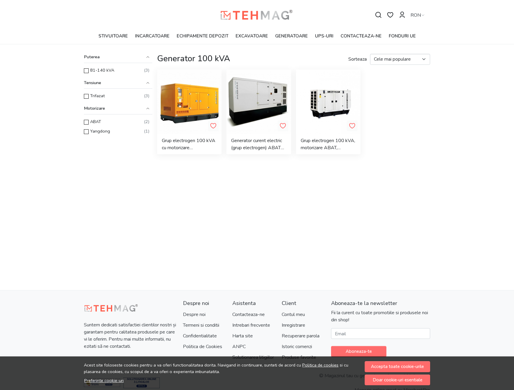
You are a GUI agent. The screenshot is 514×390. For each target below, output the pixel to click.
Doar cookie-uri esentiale (397, 380)
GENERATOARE (291, 36)
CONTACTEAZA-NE (361, 36)
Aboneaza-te (359, 351)
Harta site (242, 336)
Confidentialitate (200, 336)
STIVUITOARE (113, 36)
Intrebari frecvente (251, 325)
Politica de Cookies (202, 346)
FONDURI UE (402, 36)
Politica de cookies (320, 365)
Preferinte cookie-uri (104, 380)
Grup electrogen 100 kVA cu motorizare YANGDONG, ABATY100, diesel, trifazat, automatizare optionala (189, 144)
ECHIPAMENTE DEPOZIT (202, 36)
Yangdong (100, 131)
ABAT (95, 122)
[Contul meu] (402, 15)
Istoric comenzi (297, 346)
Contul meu (293, 314)
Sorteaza (357, 59)
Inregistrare (293, 325)
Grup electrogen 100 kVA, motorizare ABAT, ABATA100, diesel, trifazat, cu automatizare (328, 144)
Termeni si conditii (201, 325)
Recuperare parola (300, 336)
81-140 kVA (102, 70)
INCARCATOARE (152, 36)
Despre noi (194, 314)
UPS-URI (324, 36)
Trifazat (97, 96)
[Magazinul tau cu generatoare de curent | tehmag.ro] (257, 15)
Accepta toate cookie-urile (397, 366)
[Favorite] (390, 15)
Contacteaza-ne (248, 314)
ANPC (239, 346)
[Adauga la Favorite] (213, 125)
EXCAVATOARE (252, 36)
